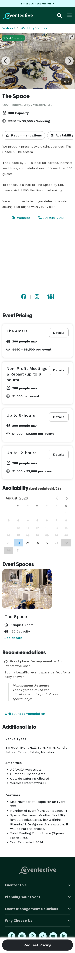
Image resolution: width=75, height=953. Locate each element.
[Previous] (5, 60)
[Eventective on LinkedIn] (63, 936)
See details (13, 638)
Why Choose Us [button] (18, 920)
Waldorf (8, 28)
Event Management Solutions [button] (31, 909)
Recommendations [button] (26, 135)
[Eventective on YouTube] (53, 936)
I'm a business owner (36, 3)
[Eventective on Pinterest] (32, 936)
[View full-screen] (71, 37)
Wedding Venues (34, 28)
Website (23, 218)
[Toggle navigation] (69, 15)
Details (58, 333)
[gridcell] (18, 542)
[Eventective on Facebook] (11, 936)
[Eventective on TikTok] (43, 936)
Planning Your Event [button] (22, 897)
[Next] (69, 60)
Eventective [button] (16, 885)
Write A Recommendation (24, 714)
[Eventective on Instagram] (22, 936)
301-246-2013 (53, 218)
